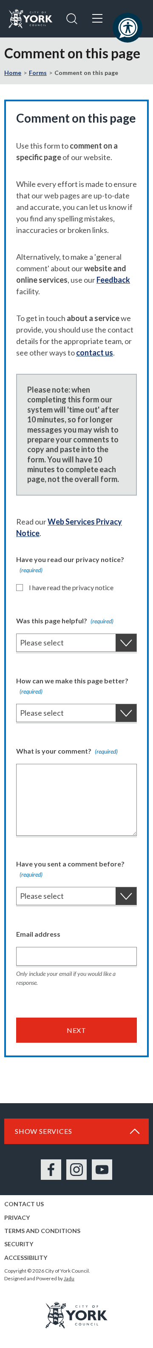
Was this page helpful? (64, 621)
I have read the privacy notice (71, 587)
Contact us (24, 1203)
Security (18, 1244)
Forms (38, 72)
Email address (38, 934)
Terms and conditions (42, 1230)
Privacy (17, 1217)
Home (12, 72)
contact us (94, 352)
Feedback (113, 279)
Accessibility (25, 1257)
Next (76, 1030)
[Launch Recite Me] (127, 28)
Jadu (69, 1278)
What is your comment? (67, 751)
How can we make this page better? (72, 686)
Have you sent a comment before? (70, 869)
